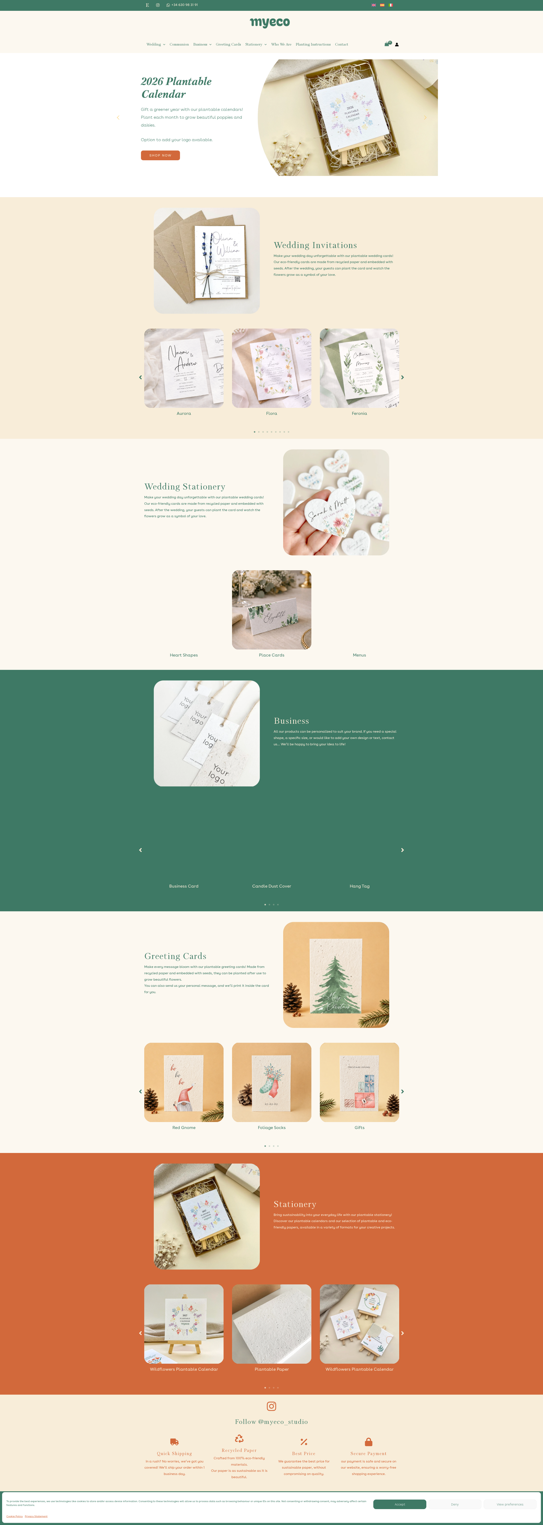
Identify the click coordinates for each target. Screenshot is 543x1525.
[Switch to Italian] (390, 5)
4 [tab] (267, 432)
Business (200, 44)
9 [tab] (288, 432)
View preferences (510, 1504)
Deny (455, 1504)
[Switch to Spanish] (382, 5)
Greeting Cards (228, 44)
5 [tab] (271, 432)
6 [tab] (276, 432)
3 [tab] (263, 432)
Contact (341, 44)
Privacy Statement (36, 1516)
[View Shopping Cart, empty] (387, 44)
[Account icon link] (397, 44)
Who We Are (281, 44)
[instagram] (158, 5)
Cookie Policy (14, 1516)
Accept (400, 1504)
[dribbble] (148, 5)
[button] (163, 44)
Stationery (253, 44)
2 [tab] (259, 432)
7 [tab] (280, 432)
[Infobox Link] (336, 261)
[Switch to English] (373, 5)
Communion (179, 44)
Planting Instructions (313, 44)
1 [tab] (254, 432)
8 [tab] (284, 432)
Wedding (153, 44)
